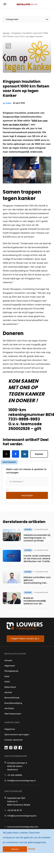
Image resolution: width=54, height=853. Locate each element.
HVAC (7, 681)
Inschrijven (27, 495)
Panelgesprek (11, 671)
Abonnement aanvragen (16, 734)
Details (31, 848)
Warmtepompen (12, 713)
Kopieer (39, 454)
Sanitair (8, 692)
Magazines (9, 729)
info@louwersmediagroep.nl (21, 780)
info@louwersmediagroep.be (21, 815)
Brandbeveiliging (13, 703)
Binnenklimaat (11, 697)
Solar (6, 676)
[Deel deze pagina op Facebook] (15, 454)
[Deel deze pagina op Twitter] (6, 454)
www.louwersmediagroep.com (22, 826)
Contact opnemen (13, 740)
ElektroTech (10, 687)
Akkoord (14, 849)
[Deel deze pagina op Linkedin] (24, 454)
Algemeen (9, 665)
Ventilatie (9, 708)
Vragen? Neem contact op (24, 638)
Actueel (7, 103)
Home (6, 33)
